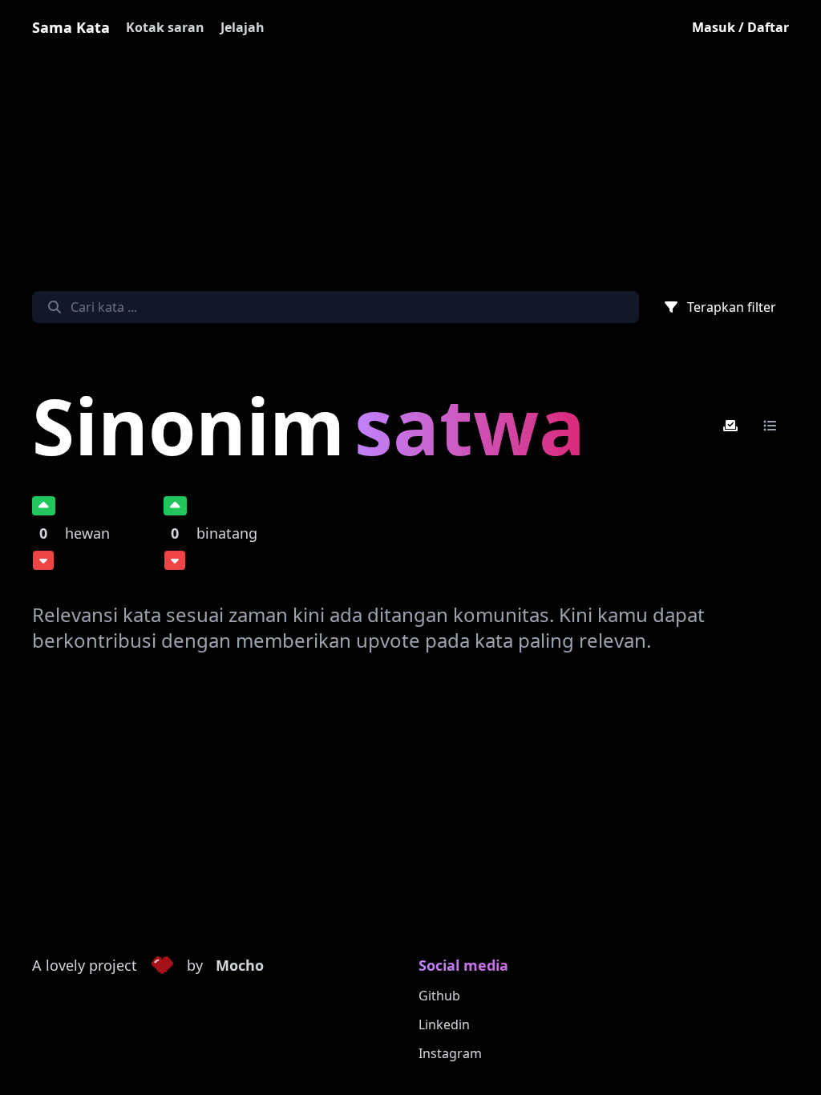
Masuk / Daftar (740, 27)
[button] (162, 966)
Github (439, 995)
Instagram (450, 1053)
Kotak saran (165, 27)
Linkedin (444, 1024)
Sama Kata (71, 27)
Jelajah (242, 27)
